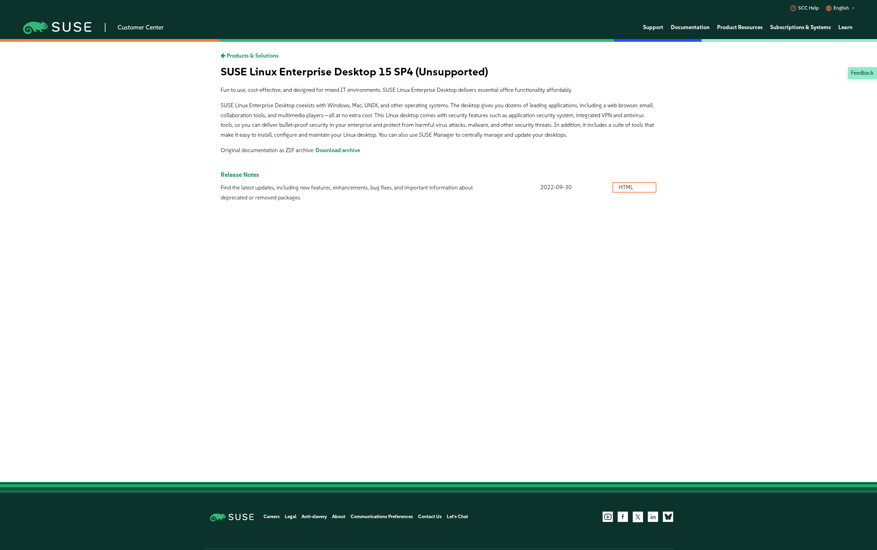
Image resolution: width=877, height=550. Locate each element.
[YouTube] (608, 517)
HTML (626, 187)
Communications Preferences (381, 517)
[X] (638, 517)
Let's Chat (457, 517)
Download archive (338, 150)
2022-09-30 (556, 187)
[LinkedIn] (653, 517)
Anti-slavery (314, 517)
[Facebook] (623, 517)
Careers (271, 517)
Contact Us (430, 517)
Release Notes (240, 175)
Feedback (862, 73)
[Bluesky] (668, 517)
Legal (290, 517)
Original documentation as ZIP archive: (268, 150)
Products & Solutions (252, 55)
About (338, 517)
